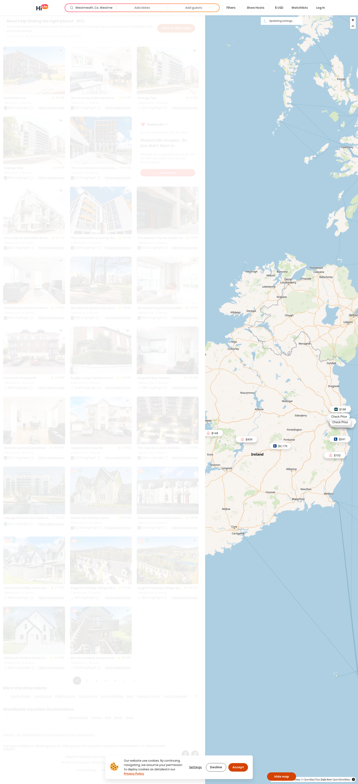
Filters (231, 8)
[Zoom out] (353, 26)
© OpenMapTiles (310, 779)
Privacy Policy (134, 774)
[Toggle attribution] (353, 779)
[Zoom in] (353, 20)
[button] (279, 7)
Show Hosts (255, 8)
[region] (281, 399)
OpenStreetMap (341, 779)
